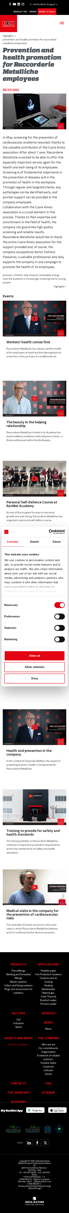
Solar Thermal (48, 996)
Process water (48, 1004)
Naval (18, 1027)
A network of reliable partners (48, 1057)
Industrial (18, 1023)
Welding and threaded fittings (18, 976)
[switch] (59, 616)
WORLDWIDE (44, 4)
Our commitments (48, 1048)
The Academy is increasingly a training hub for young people (34, 280)
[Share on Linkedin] (29, 1142)
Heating (48, 985)
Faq (48, 1083)
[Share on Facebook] (37, 1142)
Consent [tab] (12, 541)
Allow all (34, 655)
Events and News (18, 1044)
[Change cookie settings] (39, 1187)
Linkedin (48, 1070)
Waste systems (18, 982)
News (48, 1029)
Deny (34, 678)
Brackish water (48, 1000)
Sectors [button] (18, 1013)
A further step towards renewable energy (36, 275)
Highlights (8, 36)
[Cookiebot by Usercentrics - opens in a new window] (49, 531)
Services (48, 1013)
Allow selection (34, 666)
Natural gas (48, 993)
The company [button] (48, 1038)
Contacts (18, 1083)
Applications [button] (48, 964)
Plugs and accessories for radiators (18, 991)
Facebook (48, 1066)
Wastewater (48, 989)
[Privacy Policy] (24, 1186)
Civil (18, 1019)
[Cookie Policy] (37, 1186)
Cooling (48, 982)
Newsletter (20, 11)
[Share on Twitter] (45, 1142)
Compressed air (48, 978)
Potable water (48, 970)
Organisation (48, 1052)
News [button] (48, 1022)
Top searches (18, 1092)
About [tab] (56, 541)
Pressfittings (18, 970)
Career (33, 11)
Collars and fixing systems (18, 985)
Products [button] (18, 964)
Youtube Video (48, 1063)
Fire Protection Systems (48, 974)
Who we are (48, 1044)
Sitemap (48, 1092)
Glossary (18, 1101)
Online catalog (46, 11)
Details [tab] (34, 541)
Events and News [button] (18, 1038)
